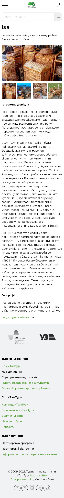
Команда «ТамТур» (15, 404)
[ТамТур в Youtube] (46, 488)
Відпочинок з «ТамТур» (18, 410)
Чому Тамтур (11, 366)
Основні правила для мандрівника (26, 388)
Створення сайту (22, 479)
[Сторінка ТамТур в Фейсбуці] (17, 488)
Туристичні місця (20, 317)
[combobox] (28, 17)
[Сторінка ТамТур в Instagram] (24, 488)
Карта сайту (38, 475)
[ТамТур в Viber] (32, 488)
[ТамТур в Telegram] (39, 488)
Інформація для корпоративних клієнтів (29, 454)
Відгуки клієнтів (12, 415)
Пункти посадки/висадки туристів (25, 382)
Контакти (8, 427)
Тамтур (5, 317)
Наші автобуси (12, 421)
